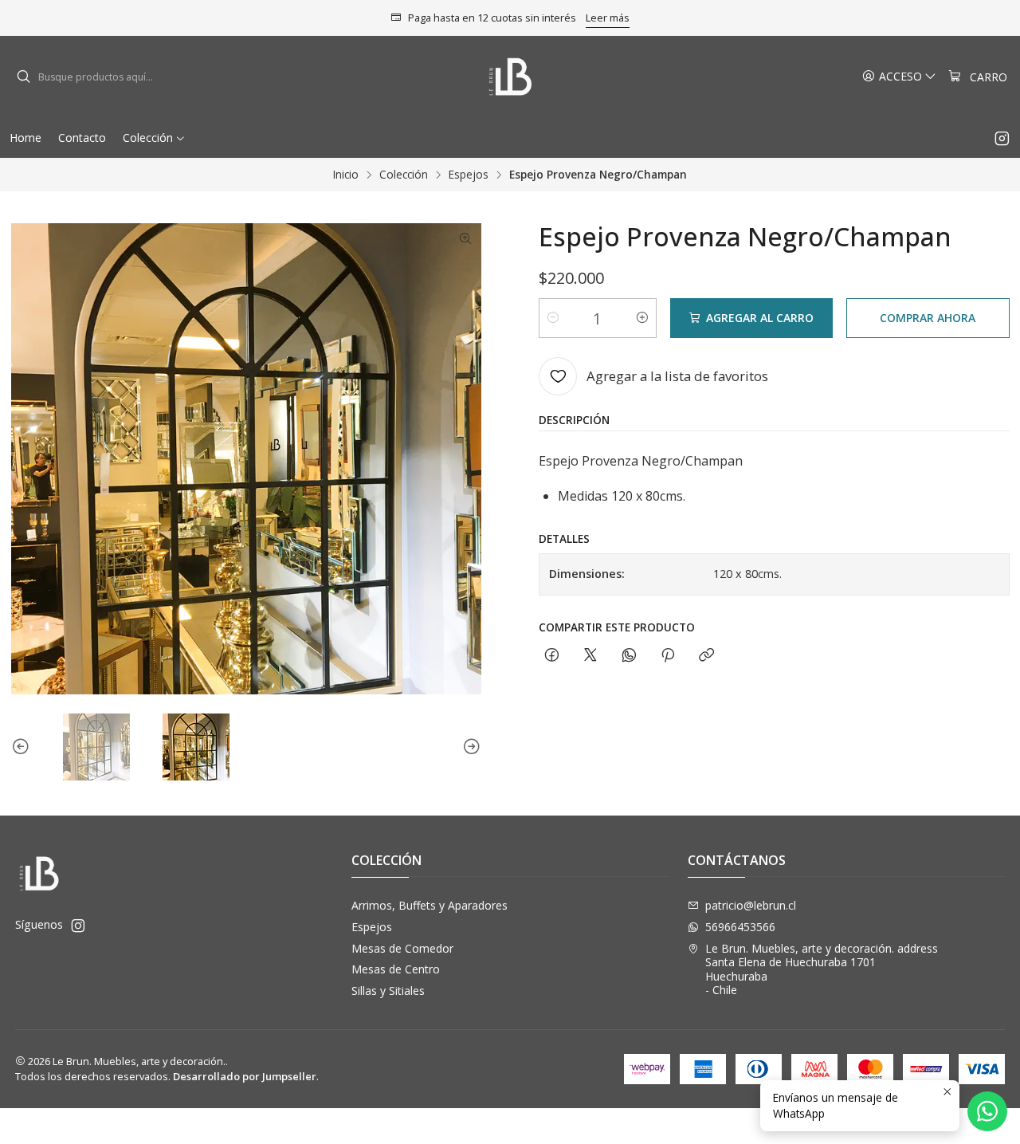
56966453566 (740, 926)
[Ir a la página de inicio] (510, 77)
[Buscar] (23, 77)
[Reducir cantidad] (553, 318)
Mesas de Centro (395, 969)
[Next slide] (469, 747)
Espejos (468, 174)
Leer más (608, 17)
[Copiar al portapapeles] (706, 656)
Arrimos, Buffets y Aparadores (429, 905)
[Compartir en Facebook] (552, 656)
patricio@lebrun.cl (750, 905)
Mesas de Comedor (402, 948)
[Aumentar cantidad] (642, 318)
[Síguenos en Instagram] (1002, 138)
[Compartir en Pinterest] (667, 656)
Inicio (346, 174)
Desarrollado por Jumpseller (244, 1076)
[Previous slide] (23, 747)
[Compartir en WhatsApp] (629, 656)
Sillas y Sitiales (388, 990)
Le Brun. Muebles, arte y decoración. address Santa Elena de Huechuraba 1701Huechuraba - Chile (821, 969)
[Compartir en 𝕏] (590, 656)
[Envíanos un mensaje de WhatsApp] (987, 1111)
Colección (403, 174)
